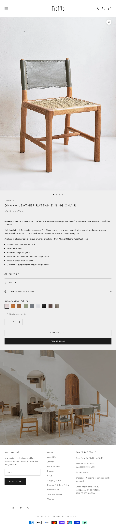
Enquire (50, 471)
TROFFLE (9, 201)
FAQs (49, 475)
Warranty (51, 499)
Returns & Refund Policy (58, 485)
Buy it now (58, 341)
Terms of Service (54, 494)
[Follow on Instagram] (13, 508)
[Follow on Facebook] (6, 508)
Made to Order (53, 466)
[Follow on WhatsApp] (28, 508)
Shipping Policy (54, 480)
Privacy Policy (53, 489)
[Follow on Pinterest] (20, 508)
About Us (51, 457)
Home (50, 452)
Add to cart (58, 332)
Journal (50, 461)
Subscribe (15, 481)
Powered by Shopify (67, 516)
